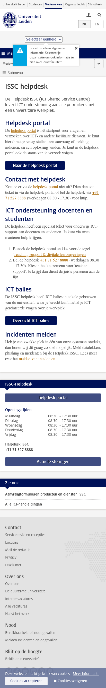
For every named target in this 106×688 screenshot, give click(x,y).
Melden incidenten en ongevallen (31, 640)
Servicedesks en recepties (25, 534)
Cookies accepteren (26, 681)
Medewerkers (53, 4)
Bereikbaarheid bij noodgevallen (30, 632)
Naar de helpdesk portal (35, 165)
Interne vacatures (19, 598)
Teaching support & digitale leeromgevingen (50, 254)
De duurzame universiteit (25, 591)
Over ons (12, 583)
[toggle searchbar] (99, 15)
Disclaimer (13, 565)
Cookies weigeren (72, 681)
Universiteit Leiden (14, 4)
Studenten (35, 4)
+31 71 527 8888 (19, 450)
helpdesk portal (23, 130)
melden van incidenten (37, 358)
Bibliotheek (95, 4)
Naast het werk (17, 613)
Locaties (11, 542)
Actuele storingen (53, 461)
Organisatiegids (75, 4)
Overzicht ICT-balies (31, 320)
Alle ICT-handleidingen (23, 504)
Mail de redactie (17, 550)
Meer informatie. (86, 673)
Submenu (15, 72)
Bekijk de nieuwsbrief (22, 658)
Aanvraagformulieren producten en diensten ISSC (45, 494)
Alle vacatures (16, 606)
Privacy (10, 557)
